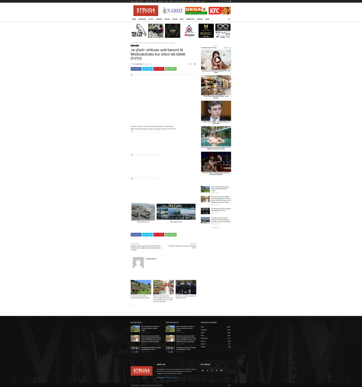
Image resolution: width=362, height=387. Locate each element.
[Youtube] (230, 1)
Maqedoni (133, 293)
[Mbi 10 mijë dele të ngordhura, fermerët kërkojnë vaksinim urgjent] (141, 287)
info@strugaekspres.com (171, 377)
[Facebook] (220, 1)
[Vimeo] (228, 1)
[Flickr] (212, 370)
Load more (215, 227)
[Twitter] (225, 1)
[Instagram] (222, 1)
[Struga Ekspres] (132, 64)
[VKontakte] (221, 370)
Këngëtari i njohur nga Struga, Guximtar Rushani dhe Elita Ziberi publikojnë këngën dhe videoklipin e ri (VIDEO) (146, 248)
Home (132, 43)
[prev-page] (132, 305)
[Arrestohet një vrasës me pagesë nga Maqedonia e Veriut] (186, 287)
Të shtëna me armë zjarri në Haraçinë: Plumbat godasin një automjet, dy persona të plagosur (221, 219)
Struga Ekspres (139, 64)
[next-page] (135, 305)
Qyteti (136, 43)
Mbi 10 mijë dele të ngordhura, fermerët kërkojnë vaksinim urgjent (220, 188)
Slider (137, 45)
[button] (229, 19)
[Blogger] (202, 370)
